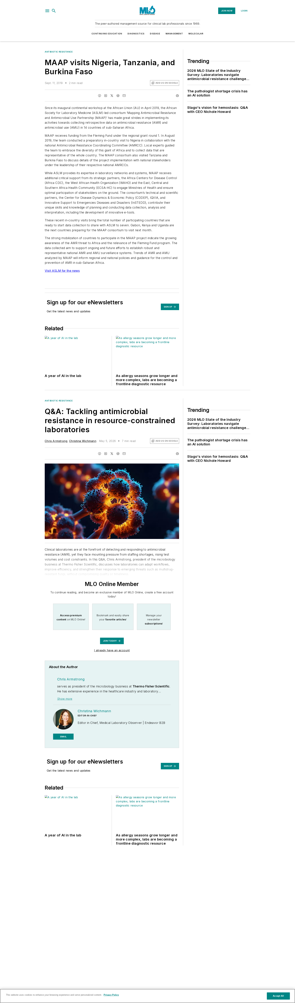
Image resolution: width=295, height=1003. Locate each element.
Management (174, 33)
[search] (53, 10)
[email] (124, 95)
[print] (177, 95)
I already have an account (112, 650)
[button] (47, 10)
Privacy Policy (111, 995)
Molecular (195, 33)
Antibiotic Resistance (59, 51)
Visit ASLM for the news (62, 270)
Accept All (278, 996)
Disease (155, 33)
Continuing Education (107, 33)
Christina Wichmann (82, 441)
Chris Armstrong (56, 441)
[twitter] (112, 95)
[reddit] (118, 95)
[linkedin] (105, 95)
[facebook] (99, 95)
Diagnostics (136, 33)
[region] (147, 996)
